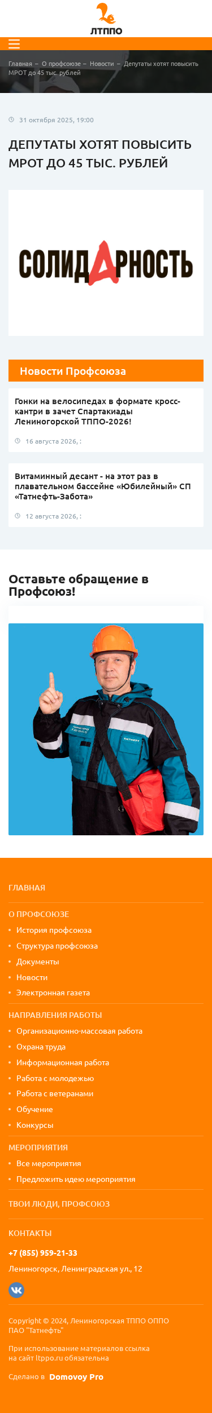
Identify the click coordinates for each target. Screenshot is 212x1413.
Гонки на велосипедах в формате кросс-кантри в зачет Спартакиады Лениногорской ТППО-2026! (97, 411)
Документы (37, 961)
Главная (20, 63)
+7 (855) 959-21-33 (42, 1252)
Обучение (34, 1109)
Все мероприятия (48, 1163)
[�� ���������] (16, 1290)
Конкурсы (35, 1124)
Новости (102, 63)
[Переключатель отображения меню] (14, 43)
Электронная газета (53, 992)
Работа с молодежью (55, 1078)
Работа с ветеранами (54, 1093)
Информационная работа (62, 1062)
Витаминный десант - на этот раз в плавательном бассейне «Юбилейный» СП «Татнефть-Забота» (103, 486)
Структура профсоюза (57, 945)
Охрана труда (41, 1046)
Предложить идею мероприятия (76, 1178)
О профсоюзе (61, 63)
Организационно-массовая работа (79, 1030)
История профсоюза (54, 929)
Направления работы (55, 1014)
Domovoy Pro (76, 1376)
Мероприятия (38, 1147)
